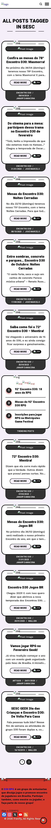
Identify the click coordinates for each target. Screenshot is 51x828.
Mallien (32, 621)
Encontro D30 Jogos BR (25, 587)
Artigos (17, 680)
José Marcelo (32, 169)
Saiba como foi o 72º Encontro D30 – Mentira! (25, 329)
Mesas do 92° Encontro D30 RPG (30, 403)
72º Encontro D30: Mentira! (25, 458)
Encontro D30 (23, 92)
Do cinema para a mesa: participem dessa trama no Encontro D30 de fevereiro (26, 129)
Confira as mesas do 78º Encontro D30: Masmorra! (25, 60)
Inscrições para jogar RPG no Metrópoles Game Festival (28, 418)
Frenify (18, 818)
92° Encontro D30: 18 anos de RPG (28, 391)
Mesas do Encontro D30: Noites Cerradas (25, 196)
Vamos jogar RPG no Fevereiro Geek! (25, 648)
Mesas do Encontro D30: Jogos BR (25, 524)
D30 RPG (9, 789)
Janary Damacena (25, 98)
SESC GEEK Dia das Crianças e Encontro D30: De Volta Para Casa (25, 712)
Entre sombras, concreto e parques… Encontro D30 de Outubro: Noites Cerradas (25, 262)
